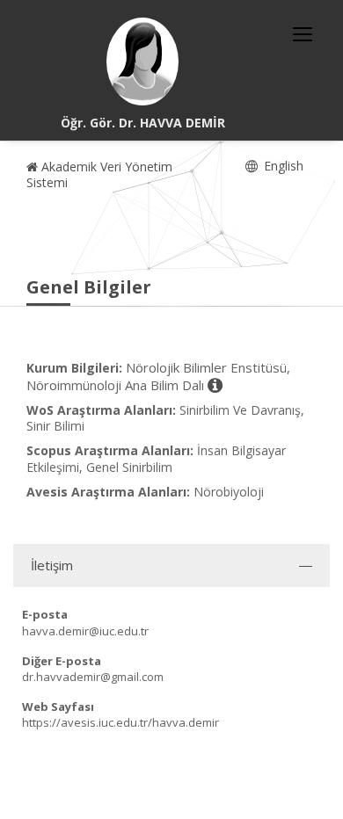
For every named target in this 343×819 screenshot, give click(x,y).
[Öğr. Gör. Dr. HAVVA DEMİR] (142, 61)
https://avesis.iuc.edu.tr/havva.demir (120, 722)
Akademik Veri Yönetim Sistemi (99, 174)
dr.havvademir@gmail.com (93, 677)
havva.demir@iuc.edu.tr (85, 631)
